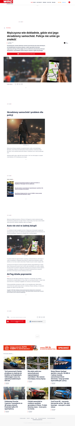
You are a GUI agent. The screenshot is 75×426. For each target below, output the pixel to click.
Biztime (59, 2)
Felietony (49, 2)
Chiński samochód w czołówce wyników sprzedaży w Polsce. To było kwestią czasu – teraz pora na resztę (37, 405)
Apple (11, 317)
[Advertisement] (37, 13)
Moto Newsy (10, 43)
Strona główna (23, 418)
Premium (44, 2)
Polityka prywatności (51, 418)
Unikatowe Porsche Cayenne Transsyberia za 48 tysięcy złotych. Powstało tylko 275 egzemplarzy (13, 405)
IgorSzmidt (23, 397)
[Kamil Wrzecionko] (42, 367)
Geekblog (64, 2)
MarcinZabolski (23, 367)
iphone (14, 317)
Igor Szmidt (67, 43)
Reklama (53, 2)
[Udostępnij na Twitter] (22, 84)
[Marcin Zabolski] (20, 367)
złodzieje (24, 317)
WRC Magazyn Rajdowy (42, 418)
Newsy (33, 2)
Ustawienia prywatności (37, 419)
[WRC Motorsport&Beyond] (8, 4)
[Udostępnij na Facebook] (15, 84)
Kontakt (28, 418)
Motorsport (39, 2)
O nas (36, 418)
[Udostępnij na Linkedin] (20, 84)
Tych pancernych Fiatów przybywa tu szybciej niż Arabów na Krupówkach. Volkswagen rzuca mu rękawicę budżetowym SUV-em (13, 375)
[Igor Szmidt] (64, 43)
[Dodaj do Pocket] (17, 84)
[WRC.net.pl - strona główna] (4, 27)
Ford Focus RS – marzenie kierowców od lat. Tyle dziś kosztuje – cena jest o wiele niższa (60, 404)
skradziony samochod (19, 317)
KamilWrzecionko (45, 367)
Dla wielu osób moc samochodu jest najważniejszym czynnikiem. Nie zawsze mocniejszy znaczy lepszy (36, 375)
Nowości (31, 411)
